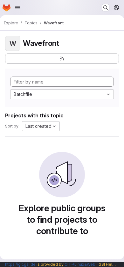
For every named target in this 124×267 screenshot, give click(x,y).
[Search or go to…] (105, 7)
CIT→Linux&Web (80, 264)
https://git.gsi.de (20, 264)
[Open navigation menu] (17, 8)
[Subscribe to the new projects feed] (62, 58)
